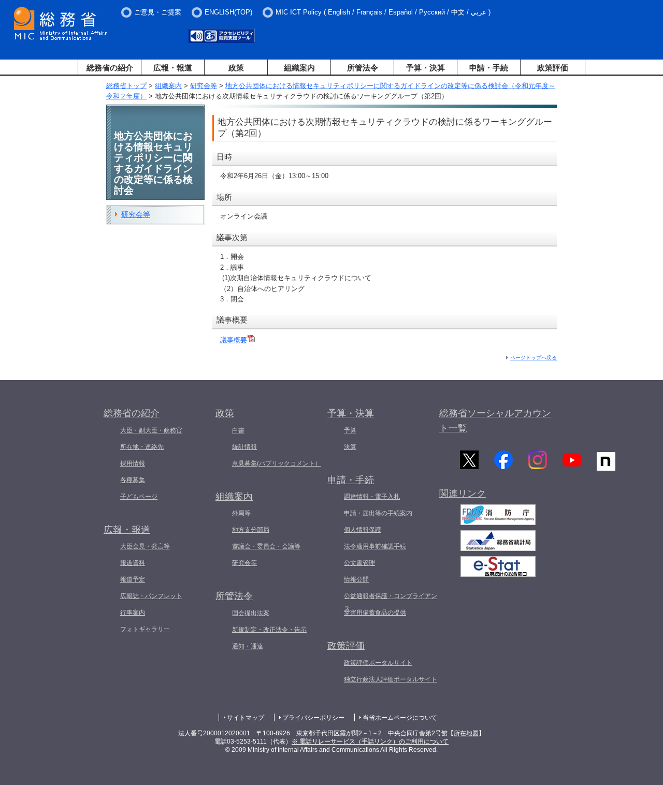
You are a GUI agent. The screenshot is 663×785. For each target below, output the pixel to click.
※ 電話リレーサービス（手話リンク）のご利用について (370, 741)
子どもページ (138, 496)
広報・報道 (172, 67)
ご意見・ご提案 (157, 12)
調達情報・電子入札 (372, 496)
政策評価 (552, 67)
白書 (238, 430)
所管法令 (362, 67)
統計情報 (244, 446)
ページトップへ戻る (533, 357)
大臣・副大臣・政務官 (151, 430)
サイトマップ (245, 718)
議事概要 (233, 340)
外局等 (241, 513)
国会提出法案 (250, 613)
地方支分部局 (250, 529)
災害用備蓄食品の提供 (375, 612)
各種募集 (132, 480)
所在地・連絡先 (142, 446)
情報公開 (356, 579)
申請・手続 (488, 67)
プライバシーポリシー (313, 718)
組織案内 (299, 67)
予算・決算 (425, 67)
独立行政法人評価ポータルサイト (390, 679)
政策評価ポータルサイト (378, 662)
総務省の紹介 (110, 67)
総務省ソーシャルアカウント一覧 (495, 420)
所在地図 (466, 733)
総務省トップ (126, 86)
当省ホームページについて (400, 718)
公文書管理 (359, 562)
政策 (236, 67)
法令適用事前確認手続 (375, 546)
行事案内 (132, 612)
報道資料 (132, 562)
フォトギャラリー (145, 629)
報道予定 (132, 579)
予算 (350, 430)
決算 (350, 446)
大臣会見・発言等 (145, 546)
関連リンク (462, 493)
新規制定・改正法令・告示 (269, 629)
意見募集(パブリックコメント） (276, 463)
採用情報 (132, 463)
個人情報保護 (362, 529)
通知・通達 (247, 646)
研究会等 (203, 86)
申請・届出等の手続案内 (378, 513)
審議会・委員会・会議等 (266, 546)
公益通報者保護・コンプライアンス (390, 602)
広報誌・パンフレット (151, 596)
